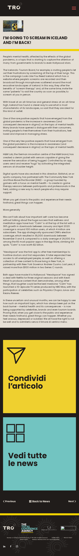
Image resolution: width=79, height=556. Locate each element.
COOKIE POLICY (55, 538)
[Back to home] (12, 8)
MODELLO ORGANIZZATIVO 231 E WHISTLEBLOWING (45, 539)
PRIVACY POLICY (68, 538)
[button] (74, 8)
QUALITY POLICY (24, 539)
